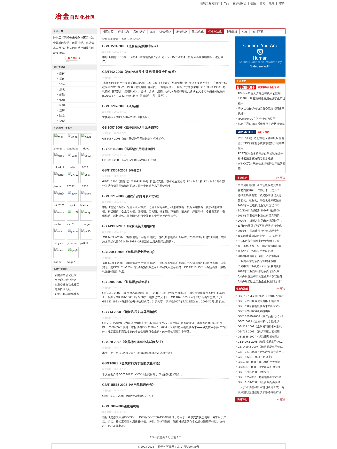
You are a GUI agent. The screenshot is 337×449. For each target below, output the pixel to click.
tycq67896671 (75, 261)
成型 (62, 120)
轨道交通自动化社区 (67, 284)
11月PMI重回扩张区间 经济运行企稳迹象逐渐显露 (261, 225)
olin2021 (59, 205)
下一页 (156, 437)
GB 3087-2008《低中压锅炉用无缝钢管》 (131, 127)
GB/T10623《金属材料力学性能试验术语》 (132, 363)
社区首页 (108, 31)
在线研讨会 (239, 3)
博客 (281, 3)
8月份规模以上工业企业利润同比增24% (261, 281)
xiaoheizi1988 (61, 261)
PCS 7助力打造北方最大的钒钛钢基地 (261, 138)
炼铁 (62, 94)
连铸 (62, 110)
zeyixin (59, 243)
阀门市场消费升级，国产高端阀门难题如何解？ (261, 245)
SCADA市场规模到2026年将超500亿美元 (261, 210)
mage (86, 224)
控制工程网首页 (210, 3)
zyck (72, 205)
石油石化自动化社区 (67, 293)
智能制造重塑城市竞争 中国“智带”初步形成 (261, 235)
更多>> (69, 128)
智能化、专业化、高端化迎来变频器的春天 (261, 200)
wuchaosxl (59, 224)
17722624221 (75, 186)
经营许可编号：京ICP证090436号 (178, 446)
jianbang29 (60, 186)
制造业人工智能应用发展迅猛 (255, 251)
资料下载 (258, 31)
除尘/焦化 (198, 31)
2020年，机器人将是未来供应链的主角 (261, 220)
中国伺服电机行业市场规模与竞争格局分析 (261, 185)
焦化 (62, 89)
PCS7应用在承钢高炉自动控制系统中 (260, 153)
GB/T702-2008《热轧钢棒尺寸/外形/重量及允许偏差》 (139, 71)
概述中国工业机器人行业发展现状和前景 (261, 266)
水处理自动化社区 (65, 279)
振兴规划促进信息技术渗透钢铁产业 (259, 392)
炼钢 (62, 99)
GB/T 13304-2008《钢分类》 (122, 170)
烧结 (62, 84)
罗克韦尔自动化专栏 (268, 87)
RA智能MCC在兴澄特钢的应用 (256, 118)
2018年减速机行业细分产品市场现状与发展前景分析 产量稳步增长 (261, 256)
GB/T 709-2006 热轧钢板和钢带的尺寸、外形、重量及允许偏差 (261, 301)
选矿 (62, 73)
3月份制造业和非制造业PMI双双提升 (260, 276)
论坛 (272, 3)
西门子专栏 (264, 132)
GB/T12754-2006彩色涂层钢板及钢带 (261, 296)
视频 (253, 3)
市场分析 (231, 31)
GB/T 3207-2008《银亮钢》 (121, 106)
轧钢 (62, 105)
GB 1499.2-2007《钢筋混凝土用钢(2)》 (129, 226)
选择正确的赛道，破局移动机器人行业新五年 (261, 195)
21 (167, 437)
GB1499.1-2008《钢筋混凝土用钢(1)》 (129, 252)
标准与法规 (215, 31)
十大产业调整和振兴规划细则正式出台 (261, 387)
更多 (283, 177)
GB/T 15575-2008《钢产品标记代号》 (128, 384)
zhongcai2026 (62, 148)
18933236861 (89, 186)
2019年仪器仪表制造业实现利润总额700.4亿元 (261, 215)
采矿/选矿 (139, 31)
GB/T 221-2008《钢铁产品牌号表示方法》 (131, 196)
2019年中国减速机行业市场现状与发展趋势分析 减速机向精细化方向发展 (261, 230)
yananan (72, 243)
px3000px (86, 243)
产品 (226, 3)
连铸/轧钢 (181, 31)
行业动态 (123, 31)
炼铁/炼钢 (165, 31)
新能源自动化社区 (65, 275)
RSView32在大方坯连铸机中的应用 (259, 93)
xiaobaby (72, 148)
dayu (86, 148)
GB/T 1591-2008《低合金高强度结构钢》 (131, 46)
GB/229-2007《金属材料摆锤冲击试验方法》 (133, 342)
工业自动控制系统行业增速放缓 (257, 261)
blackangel (87, 205)
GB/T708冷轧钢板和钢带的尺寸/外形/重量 (261, 306)
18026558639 (89, 167)
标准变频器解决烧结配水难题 (255, 158)
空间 (262, 3)
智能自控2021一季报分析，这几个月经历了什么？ (261, 190)
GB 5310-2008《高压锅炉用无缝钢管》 (129, 149)
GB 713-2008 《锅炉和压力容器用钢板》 (130, 312)
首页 (124, 39)
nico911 (59, 167)
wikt (72, 167)
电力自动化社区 (64, 289)
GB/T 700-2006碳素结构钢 (120, 406)
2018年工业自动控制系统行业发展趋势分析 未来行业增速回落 (261, 271)
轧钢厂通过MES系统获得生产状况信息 (261, 123)
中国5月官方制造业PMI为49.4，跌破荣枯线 (261, 240)
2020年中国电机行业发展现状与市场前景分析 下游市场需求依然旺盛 (261, 205)
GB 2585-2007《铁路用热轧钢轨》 (126, 282)
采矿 (62, 78)
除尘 (62, 115)
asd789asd (74, 224)
